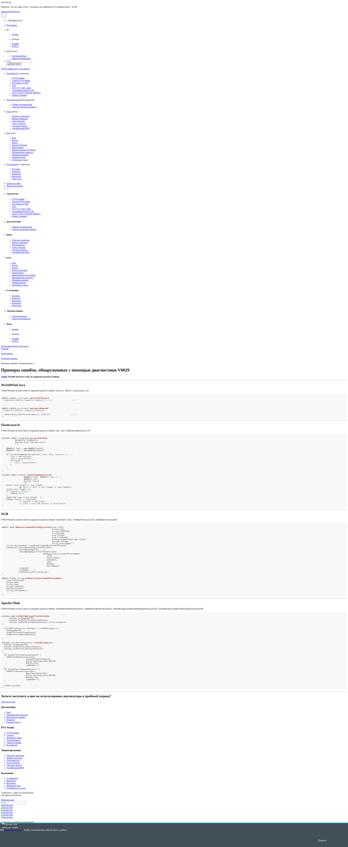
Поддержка (12, 25)
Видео (15, 140)
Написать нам (7, 800)
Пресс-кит (16, 179)
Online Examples (19, 95)
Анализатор (12, 73)
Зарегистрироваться (10, 11)
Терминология (18, 157)
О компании (12, 164)
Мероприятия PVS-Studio (23, 150)
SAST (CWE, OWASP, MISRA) (26, 93)
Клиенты (16, 171)
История (16, 169)
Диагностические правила (24, 107)
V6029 (4, 377)
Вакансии (16, 174)
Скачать (10, 735)
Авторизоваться (19, 56)
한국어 (15, 46)
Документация (13, 100)
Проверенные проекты (22, 152)
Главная (4, 349)
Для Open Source (19, 126)
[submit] (14, 64)
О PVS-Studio (18, 78)
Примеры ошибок (20, 155)
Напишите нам (13, 785)
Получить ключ (8, 702)
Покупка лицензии (21, 116)
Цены (9, 111)
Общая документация (22, 104)
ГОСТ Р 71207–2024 (21, 88)
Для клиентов (18, 121)
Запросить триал (14, 738)
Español (15, 44)
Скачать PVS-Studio (21, 80)
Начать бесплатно (15, 186)
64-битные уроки (20, 160)
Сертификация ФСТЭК (23, 90)
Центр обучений (19, 145)
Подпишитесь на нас (16, 788)
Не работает (12, 745)
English (15, 34)
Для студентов (18, 123)
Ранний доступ (14, 722)
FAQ (14, 85)
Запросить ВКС (14, 183)
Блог (9, 133)
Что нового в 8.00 (20, 83)
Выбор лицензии (20, 119)
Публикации (7, 353)
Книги (15, 142)
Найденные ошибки (16, 717)
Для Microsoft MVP (21, 128)
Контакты (16, 176)
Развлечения (18, 147)
